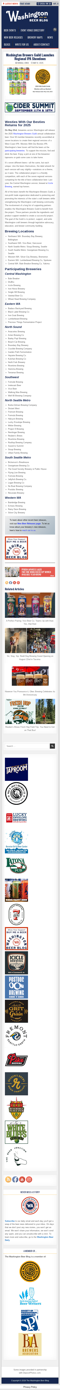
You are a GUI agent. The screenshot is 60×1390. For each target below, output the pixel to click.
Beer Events (10, 30)
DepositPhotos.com (32, 1373)
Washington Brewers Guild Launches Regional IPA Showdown (30, 56)
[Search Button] (55, 29)
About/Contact (42, 44)
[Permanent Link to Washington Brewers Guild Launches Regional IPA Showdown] (30, 81)
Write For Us (22, 44)
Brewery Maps (35, 37)
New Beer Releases (13, 37)
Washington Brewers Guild (25, 134)
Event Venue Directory (32, 30)
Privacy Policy (30, 1387)
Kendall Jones (23, 63)
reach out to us (29, 530)
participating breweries (15, 150)
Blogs (7, 44)
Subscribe (10, 1221)
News (50, 37)
